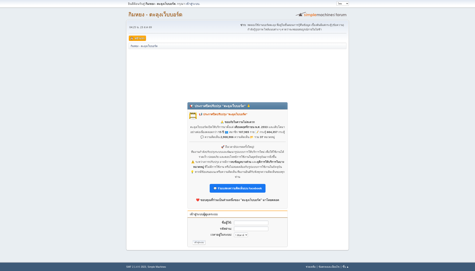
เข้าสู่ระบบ (192, 4)
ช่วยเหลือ (311, 266)
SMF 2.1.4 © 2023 (136, 266)
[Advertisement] (237, 75)
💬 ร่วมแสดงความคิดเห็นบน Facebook (237, 188)
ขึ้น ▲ (346, 266)
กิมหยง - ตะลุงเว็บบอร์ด (155, 14)
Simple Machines (157, 266)
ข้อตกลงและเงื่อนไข (329, 266)
